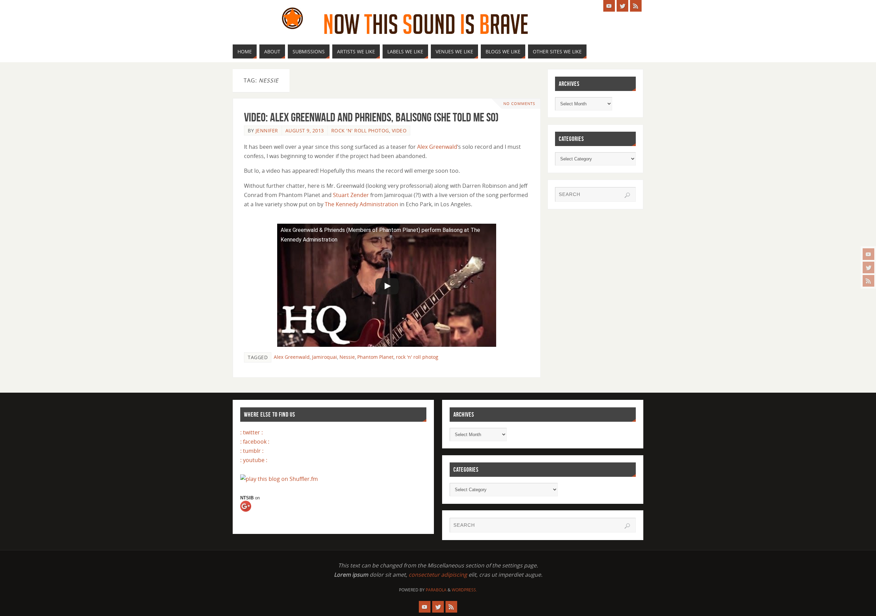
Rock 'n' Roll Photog (360, 130)
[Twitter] (868, 267)
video (399, 130)
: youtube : (253, 460)
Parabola (436, 590)
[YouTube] (868, 254)
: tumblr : (251, 451)
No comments (519, 103)
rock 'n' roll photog (417, 357)
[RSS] (868, 281)
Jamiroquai (324, 357)
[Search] (627, 195)
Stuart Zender (351, 195)
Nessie (347, 357)
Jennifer (267, 130)
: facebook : (254, 441)
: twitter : (251, 432)
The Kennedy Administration (361, 204)
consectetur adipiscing (438, 574)
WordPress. (464, 590)
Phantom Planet (375, 357)
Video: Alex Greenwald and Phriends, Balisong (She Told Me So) (371, 117)
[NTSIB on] (251, 512)
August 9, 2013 (304, 130)
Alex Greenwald (437, 146)
